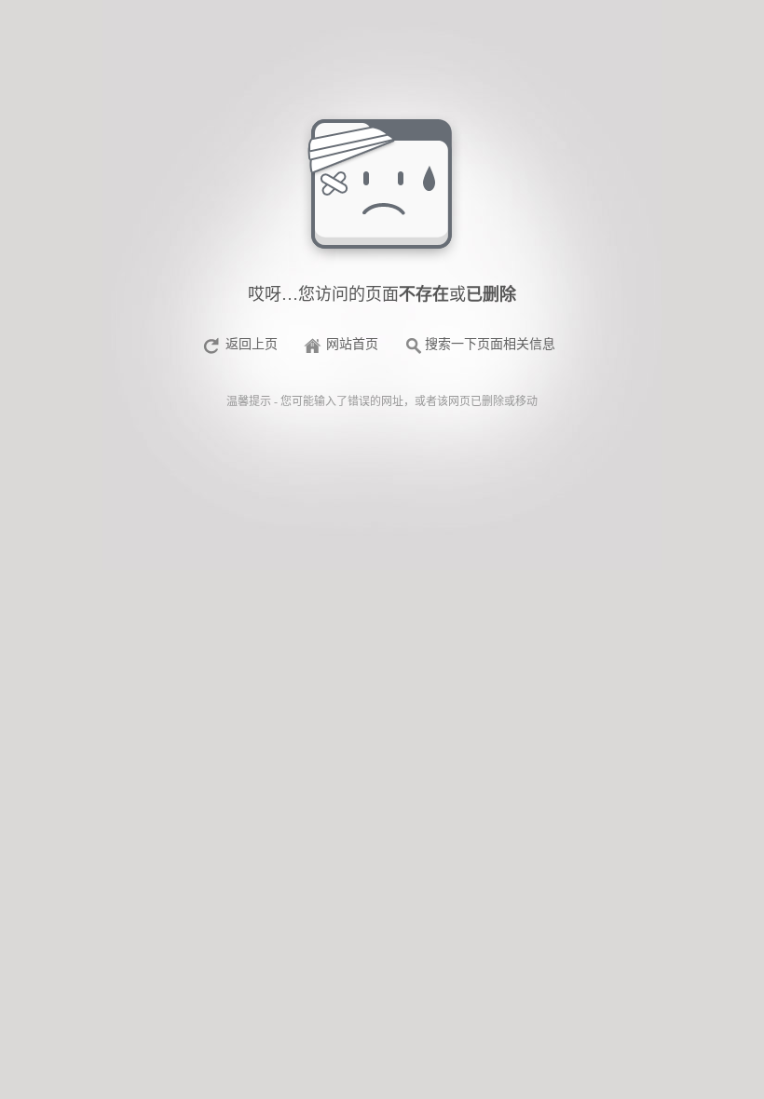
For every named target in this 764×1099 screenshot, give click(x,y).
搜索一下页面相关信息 (490, 344)
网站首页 (352, 344)
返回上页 (251, 344)
